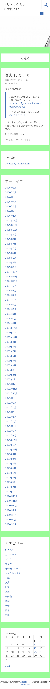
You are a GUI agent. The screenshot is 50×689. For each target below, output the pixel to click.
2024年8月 (10, 290)
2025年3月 (10, 262)
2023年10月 (11, 337)
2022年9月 (11, 398)
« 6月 (8, 666)
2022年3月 (10, 426)
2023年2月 (10, 374)
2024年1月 (10, 323)
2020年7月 (10, 519)
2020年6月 (11, 524)
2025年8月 (10, 239)
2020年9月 (11, 510)
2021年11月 (11, 444)
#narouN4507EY (16, 106)
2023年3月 (10, 370)
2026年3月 (10, 206)
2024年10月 (11, 281)
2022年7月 (10, 407)
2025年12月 (11, 220)
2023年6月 (10, 356)
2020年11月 (11, 501)
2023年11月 (11, 332)
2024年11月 (11, 276)
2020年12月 (11, 496)
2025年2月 (10, 267)
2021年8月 (10, 458)
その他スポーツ (13, 568)
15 (35, 648)
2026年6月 (11, 192)
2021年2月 (10, 487)
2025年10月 (11, 229)
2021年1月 (10, 491)
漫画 (7, 601)
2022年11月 (11, 388)
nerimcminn (11, 83)
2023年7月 (10, 351)
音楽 (7, 615)
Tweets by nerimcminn (17, 163)
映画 (7, 591)
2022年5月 (10, 416)
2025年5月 (10, 253)
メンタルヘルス (13, 573)
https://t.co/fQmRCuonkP (21, 103)
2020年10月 (11, 505)
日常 (7, 587)
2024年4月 (10, 309)
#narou (38, 103)
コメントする (24, 139)
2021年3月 (10, 482)
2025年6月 (10, 248)
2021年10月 (11, 449)
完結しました (18, 75)
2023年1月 (10, 379)
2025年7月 (10, 243)
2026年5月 (10, 197)
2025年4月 (10, 257)
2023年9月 (10, 342)
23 (41, 652)
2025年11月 (11, 225)
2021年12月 (11, 440)
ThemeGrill (24, 685)
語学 (7, 605)
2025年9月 (10, 234)
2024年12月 (11, 271)
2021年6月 (10, 468)
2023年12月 (11, 328)
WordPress (25, 682)
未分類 (8, 596)
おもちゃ (9, 549)
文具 (7, 582)
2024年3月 (10, 314)
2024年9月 (10, 285)
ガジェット (10, 554)
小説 (10, 139)
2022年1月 (10, 435)
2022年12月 (11, 384)
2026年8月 (10, 187)
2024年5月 (10, 304)
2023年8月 (10, 346)
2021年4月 (10, 477)
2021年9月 (10, 454)
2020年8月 (10, 515)
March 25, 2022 (16, 115)
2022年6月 (11, 412)
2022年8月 (10, 402)
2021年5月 (10, 472)
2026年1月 (10, 215)
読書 (7, 610)
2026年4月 (11, 201)
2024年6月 (10, 300)
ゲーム (8, 559)
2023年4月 (10, 365)
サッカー (9, 563)
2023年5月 (10, 360)
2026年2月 (11, 211)
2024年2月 (10, 318)
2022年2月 (11, 430)
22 (35, 652)
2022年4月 (11, 421)
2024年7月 (10, 295)
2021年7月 (10, 463)
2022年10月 (11, 393)
